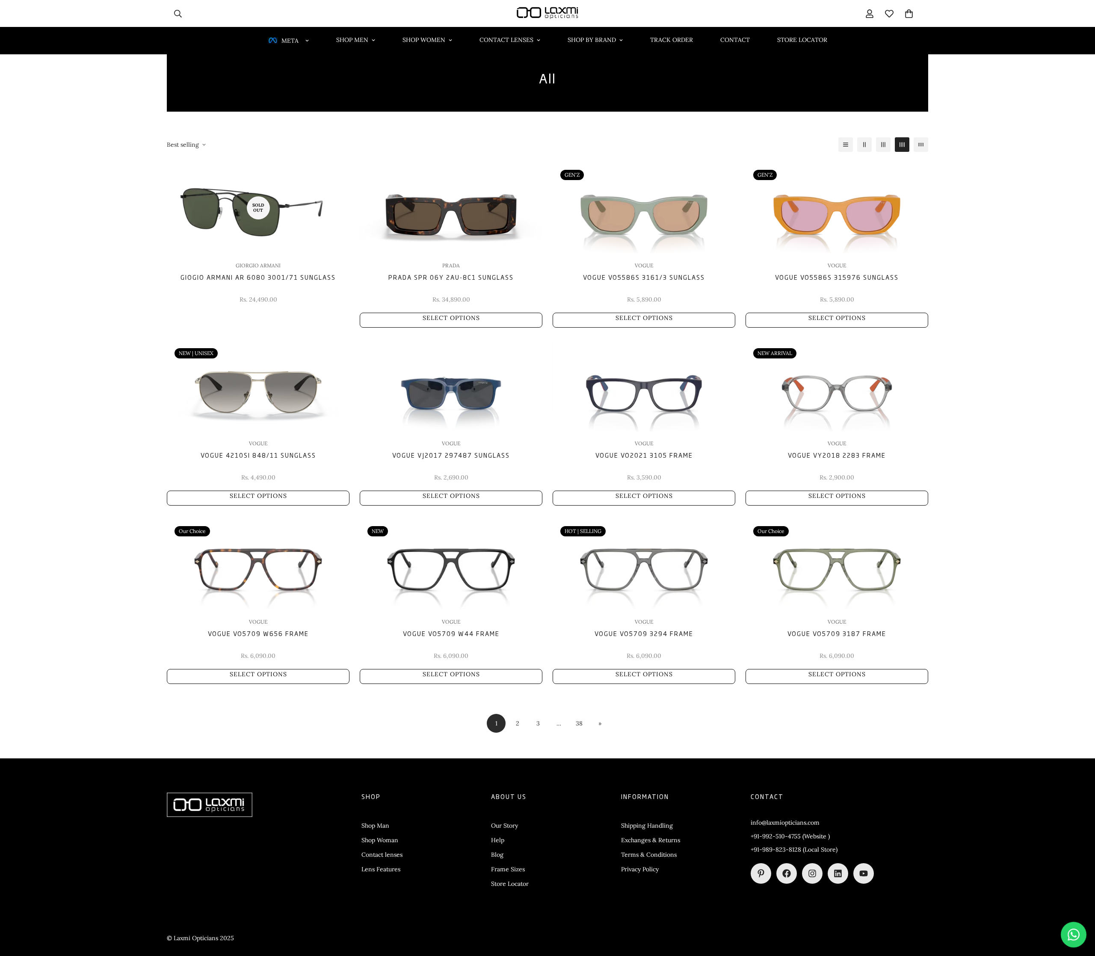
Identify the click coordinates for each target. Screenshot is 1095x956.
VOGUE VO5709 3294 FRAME (644, 633)
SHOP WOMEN (423, 40)
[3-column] (883, 144)
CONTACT (735, 40)
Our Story (504, 825)
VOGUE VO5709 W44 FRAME (451, 633)
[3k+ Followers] (812, 873)
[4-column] (902, 144)
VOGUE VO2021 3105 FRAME (644, 454)
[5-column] (921, 144)
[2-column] (864, 144)
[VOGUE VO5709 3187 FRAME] (837, 564)
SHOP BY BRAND (592, 40)
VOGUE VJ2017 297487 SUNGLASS (451, 454)
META (290, 40)
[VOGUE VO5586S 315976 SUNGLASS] (837, 207)
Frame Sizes (508, 869)
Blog (497, 854)
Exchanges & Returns (650, 840)
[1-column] (845, 144)
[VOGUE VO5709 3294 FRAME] (644, 564)
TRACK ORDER (671, 40)
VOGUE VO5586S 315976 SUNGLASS (837, 276)
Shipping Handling (647, 825)
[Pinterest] (761, 873)
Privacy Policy (640, 869)
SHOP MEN (352, 40)
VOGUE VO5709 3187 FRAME (836, 633)
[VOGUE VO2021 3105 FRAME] (644, 386)
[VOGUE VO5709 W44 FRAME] (451, 564)
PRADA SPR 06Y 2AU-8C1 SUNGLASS (451, 276)
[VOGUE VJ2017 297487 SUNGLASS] (451, 386)
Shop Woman (379, 840)
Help (497, 840)
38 (579, 723)
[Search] (178, 13)
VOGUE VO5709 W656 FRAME (258, 633)
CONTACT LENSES (506, 40)
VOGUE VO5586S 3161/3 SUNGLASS (644, 276)
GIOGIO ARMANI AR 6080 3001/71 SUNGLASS (258, 276)
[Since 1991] (838, 873)
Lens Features (380, 869)
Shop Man (375, 825)
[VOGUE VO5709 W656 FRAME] (258, 564)
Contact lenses (381, 854)
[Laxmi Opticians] (548, 13)
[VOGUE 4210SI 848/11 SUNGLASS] (258, 386)
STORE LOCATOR (802, 40)
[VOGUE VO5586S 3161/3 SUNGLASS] (644, 207)
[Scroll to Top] (1078, 909)
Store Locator (510, 884)
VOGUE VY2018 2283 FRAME (837, 454)
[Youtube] (863, 873)
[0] (909, 14)
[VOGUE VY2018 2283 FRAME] (837, 386)
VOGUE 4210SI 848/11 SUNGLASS (258, 454)
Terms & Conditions (649, 854)
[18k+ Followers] (786, 873)
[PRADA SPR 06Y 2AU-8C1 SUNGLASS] (451, 207)
